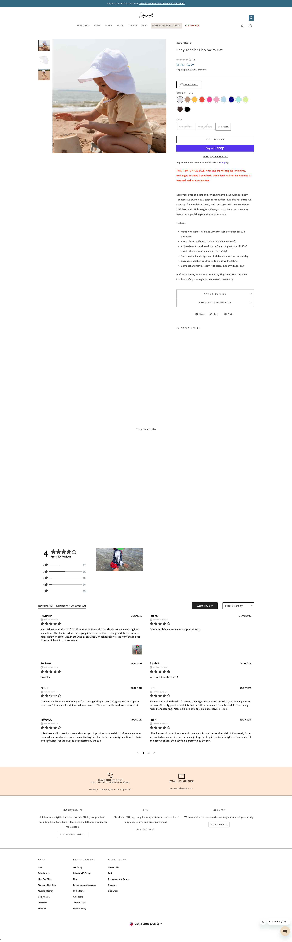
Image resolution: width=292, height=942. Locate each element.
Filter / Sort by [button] (234, 605)
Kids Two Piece (45, 879)
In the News (78, 891)
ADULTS (132, 25)
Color (184, 93)
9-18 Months (205, 126)
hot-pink (209, 100)
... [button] (69, 640)
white (180, 100)
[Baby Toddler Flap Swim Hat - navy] (190, 391)
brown (180, 109)
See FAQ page (146, 829)
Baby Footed (44, 873)
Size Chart (113, 891)
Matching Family (45, 891)
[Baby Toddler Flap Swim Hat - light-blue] (186, 391)
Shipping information (215, 302)
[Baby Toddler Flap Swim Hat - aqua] (178, 394)
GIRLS (108, 25)
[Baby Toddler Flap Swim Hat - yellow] (186, 387)
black (187, 109)
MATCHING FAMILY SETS (166, 25)
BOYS (120, 25)
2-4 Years (223, 126)
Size (179, 119)
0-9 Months (186, 126)
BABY (97, 25)
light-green (246, 100)
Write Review (205, 606)
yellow (195, 100)
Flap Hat (188, 43)
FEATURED (83, 25)
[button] (119, 559)
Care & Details (215, 294)
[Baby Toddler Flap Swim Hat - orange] (190, 387)
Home (179, 43)
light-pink (217, 100)
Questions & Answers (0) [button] (71, 606)
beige (187, 100)
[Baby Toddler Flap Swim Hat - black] (190, 394)
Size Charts (219, 824)
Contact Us (113, 867)
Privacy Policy (79, 908)
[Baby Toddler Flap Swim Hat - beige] (182, 387)
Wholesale (78, 897)
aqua (238, 100)
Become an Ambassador (84, 885)
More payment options (215, 156)
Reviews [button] (46, 605)
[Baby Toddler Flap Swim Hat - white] (178, 387)
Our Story (77, 867)
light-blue (224, 100)
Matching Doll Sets (47, 885)
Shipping (180, 69)
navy (231, 100)
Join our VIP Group (81, 873)
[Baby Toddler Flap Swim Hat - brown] (186, 394)
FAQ (110, 873)
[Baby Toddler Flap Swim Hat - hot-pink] (178, 391)
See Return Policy (73, 834)
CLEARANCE (192, 25)
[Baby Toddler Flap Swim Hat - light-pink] (182, 391)
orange (202, 100)
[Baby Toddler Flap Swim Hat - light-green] (182, 394)
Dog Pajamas (44, 897)
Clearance (42, 902)
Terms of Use (79, 902)
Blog (75, 879)
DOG (145, 25)
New (40, 867)
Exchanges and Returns (119, 879)
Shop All (42, 908)
